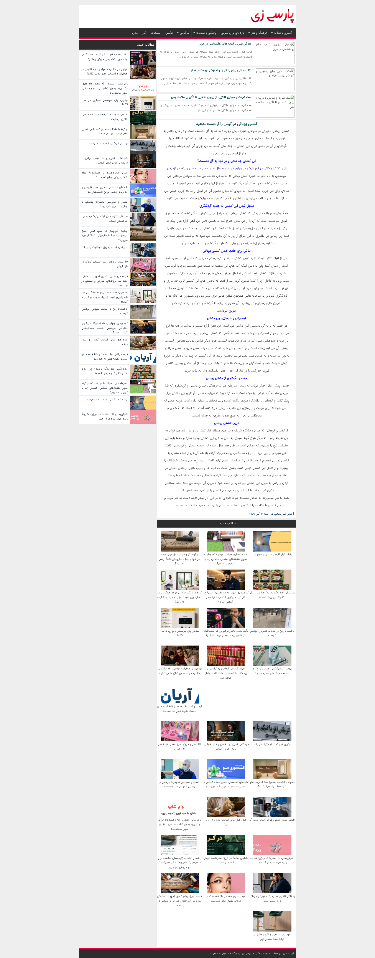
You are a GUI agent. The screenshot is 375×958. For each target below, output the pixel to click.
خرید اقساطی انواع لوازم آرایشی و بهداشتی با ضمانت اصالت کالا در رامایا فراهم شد (225, 673)
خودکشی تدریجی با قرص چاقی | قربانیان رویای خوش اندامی (225, 746)
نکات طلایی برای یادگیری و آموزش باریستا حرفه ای (220, 70)
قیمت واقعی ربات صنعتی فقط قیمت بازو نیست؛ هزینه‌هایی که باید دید (179, 708)
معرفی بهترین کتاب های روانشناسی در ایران (225, 43)
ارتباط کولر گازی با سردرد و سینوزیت (272, 554)
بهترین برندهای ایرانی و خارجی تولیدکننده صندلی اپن (272, 936)
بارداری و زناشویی (232, 32)
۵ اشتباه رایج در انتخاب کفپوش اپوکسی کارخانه (271, 633)
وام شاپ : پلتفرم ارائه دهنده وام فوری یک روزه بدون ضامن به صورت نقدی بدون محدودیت (179, 824)
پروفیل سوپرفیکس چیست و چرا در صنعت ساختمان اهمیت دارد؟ (272, 671)
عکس (169, 32)
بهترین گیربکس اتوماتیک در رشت (272, 744)
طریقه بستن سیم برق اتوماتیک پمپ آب (272, 820)
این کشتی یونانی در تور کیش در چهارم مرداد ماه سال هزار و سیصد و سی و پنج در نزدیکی (226, 168)
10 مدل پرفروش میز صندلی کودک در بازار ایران (179, 746)
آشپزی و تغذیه (283, 32)
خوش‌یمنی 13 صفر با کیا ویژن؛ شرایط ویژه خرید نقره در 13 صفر (272, 860)
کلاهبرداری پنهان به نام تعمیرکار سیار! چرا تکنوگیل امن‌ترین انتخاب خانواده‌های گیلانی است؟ (225, 597)
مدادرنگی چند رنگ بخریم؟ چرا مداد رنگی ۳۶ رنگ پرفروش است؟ (272, 595)
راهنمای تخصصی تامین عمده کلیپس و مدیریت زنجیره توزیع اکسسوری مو (226, 784)
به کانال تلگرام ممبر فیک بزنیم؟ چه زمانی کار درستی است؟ (272, 898)
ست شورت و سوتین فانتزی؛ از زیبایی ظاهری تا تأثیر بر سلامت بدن (211, 97)
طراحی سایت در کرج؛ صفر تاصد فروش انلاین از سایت (225, 860)
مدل (135, 32)
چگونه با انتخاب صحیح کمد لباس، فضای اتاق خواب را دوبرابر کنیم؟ (272, 784)
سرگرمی (184, 32)
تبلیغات (156, 32)
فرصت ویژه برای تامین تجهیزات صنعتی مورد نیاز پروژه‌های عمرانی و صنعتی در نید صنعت (179, 901)
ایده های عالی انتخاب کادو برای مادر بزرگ (225, 822)
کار (144, 32)
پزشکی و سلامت (206, 32)
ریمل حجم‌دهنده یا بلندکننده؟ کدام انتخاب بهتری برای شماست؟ (225, 898)
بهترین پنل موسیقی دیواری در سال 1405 (179, 633)
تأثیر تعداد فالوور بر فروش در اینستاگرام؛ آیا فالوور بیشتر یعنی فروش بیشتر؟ (225, 633)
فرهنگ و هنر (259, 32)
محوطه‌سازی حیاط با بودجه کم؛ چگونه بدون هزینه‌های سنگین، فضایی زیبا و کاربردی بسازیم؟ (225, 559)
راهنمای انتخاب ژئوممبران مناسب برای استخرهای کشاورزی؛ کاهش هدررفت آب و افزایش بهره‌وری (179, 862)
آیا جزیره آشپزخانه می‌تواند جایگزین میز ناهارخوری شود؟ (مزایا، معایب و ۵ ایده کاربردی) (179, 597)
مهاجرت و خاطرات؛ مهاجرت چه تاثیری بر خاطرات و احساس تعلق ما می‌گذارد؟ (179, 671)
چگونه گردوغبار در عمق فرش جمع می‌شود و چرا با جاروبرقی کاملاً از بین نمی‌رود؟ (179, 559)
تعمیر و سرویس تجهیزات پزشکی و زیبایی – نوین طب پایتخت (179, 784)
